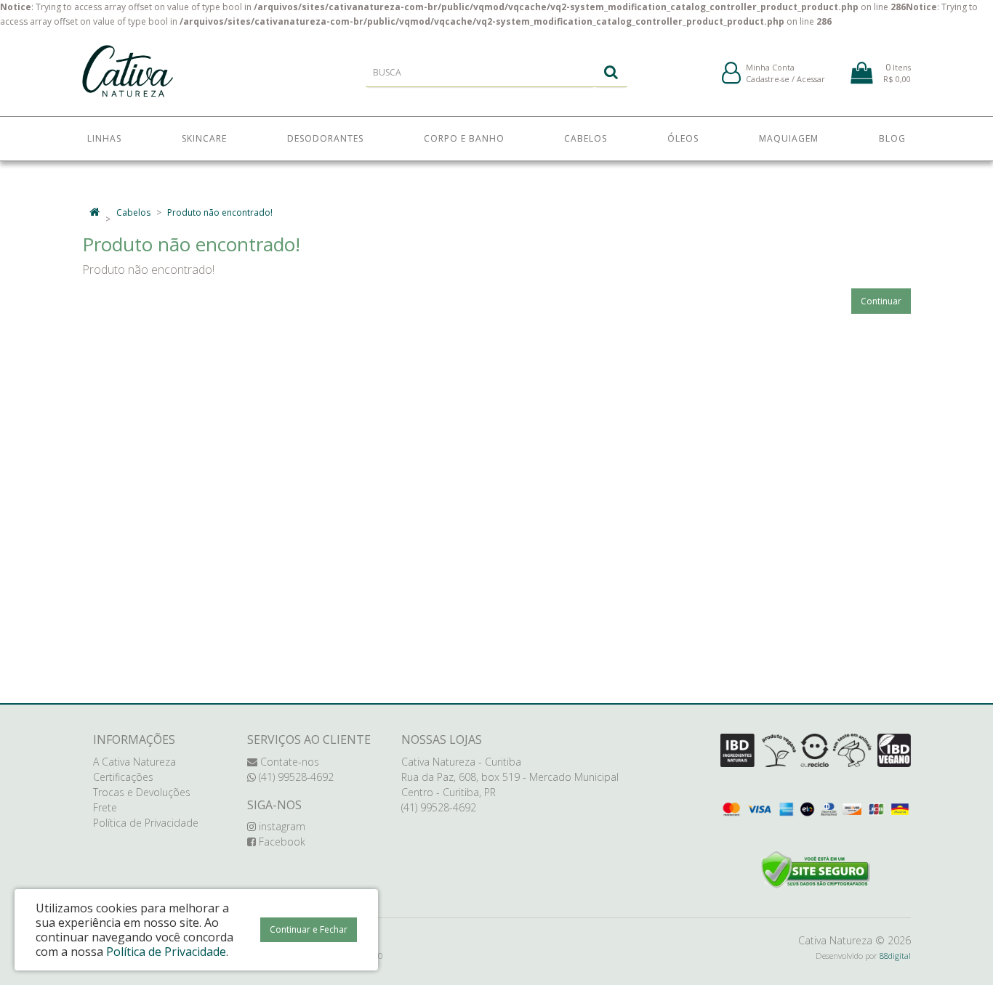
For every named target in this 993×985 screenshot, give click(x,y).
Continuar (881, 301)
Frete (105, 807)
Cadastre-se (767, 78)
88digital (895, 955)
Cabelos (133, 212)
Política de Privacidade (145, 823)
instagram (280, 826)
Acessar (811, 78)
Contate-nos (288, 762)
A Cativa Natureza (134, 762)
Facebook (280, 841)
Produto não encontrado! (220, 212)
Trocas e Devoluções (141, 792)
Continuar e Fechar (308, 929)
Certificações (123, 777)
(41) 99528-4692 (295, 777)
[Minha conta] (731, 74)
